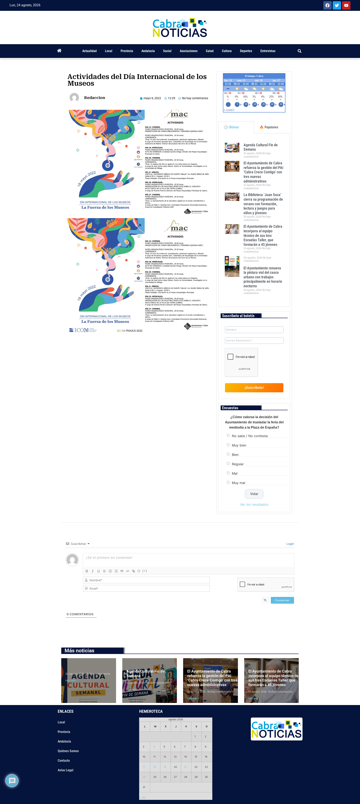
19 (165, 766)
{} (139, 570)
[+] (144, 570)
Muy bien (239, 445)
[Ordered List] (110, 571)
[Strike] (104, 571)
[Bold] (87, 571)
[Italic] (93, 571)
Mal (235, 473)
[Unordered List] (116, 571)
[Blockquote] (122, 571)
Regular (238, 464)
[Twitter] (337, 5)
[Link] (133, 571)
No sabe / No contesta (250, 436)
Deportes (246, 51)
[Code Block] (128, 571)
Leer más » (71, 680)
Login (290, 543)
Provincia (127, 51)
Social (167, 51)
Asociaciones (189, 51)
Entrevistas (267, 51)
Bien (235, 455)
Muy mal (238, 483)
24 (144, 776)
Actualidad (89, 51)
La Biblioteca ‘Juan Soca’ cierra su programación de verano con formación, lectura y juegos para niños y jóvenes (263, 204)
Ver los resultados (254, 504)
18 (154, 766)
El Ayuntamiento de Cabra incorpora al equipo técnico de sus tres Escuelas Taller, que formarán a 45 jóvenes (263, 235)
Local (108, 51)
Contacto (64, 761)
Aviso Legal (65, 770)
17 (144, 766)
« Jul (142, 797)
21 (185, 766)
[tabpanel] (254, 220)
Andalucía (148, 51)
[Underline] (98, 571)
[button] (299, 51)
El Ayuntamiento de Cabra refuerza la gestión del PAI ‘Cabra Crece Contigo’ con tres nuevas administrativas (263, 172)
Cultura (227, 51)
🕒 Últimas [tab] (231, 127)
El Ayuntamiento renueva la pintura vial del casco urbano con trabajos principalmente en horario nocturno (263, 277)
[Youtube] (346, 5)
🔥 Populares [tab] (269, 127)
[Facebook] (327, 5)
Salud (210, 51)
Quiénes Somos (68, 751)
